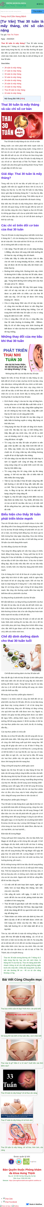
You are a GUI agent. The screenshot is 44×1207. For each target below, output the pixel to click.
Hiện (22, 99)
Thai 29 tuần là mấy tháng (14, 90)
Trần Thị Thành (13, 35)
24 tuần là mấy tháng (12, 93)
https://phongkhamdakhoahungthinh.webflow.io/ (25, 1180)
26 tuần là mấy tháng (12, 80)
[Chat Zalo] (8, 1199)
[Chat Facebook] (10, 1202)
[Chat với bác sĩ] (6, 1206)
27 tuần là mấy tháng (12, 71)
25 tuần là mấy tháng (12, 84)
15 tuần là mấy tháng (12, 87)
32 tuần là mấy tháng (12, 77)
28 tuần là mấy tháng (12, 68)
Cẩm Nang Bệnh (18, 16)
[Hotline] (15, 1206)
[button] (40, 3)
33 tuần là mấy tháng (12, 74)
